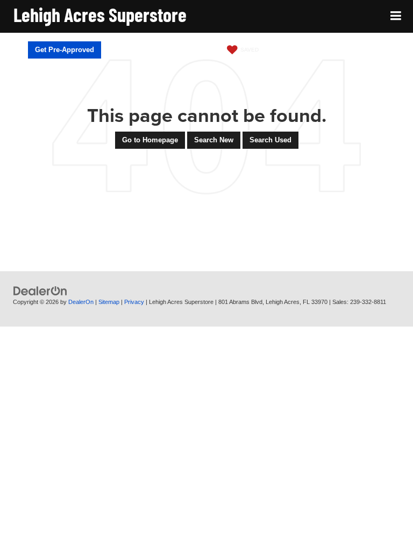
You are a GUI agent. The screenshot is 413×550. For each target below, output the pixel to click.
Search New (213, 140)
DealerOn (81, 302)
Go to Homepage (150, 140)
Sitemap (108, 302)
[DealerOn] (40, 291)
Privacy (134, 302)
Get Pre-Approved (64, 50)
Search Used (270, 140)
